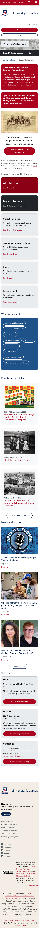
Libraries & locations (9, 821)
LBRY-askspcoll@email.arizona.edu (21, 751)
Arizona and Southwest (14, 323)
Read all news (19, 666)
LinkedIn (7, 850)
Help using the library (9, 824)
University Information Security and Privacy (19, 920)
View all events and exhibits (19, 515)
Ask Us (19, 30)
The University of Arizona (19, 925)
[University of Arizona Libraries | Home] (19, 13)
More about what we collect (16, 363)
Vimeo (6, 853)
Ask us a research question (13, 756)
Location (7, 711)
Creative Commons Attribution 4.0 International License (25, 869)
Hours (6, 679)
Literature (29, 340)
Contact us (8, 744)
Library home (11, 60)
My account (32, 24)
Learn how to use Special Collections (19, 151)
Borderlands (10, 334)
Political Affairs (11, 351)
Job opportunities (8, 834)
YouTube (7, 856)
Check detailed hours (19, 702)
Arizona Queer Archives (14, 329)
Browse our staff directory (19, 762)
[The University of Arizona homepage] (12, 2)
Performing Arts (11, 346)
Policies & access (7, 828)
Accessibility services (9, 831)
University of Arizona (13, 357)
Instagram (7, 847)
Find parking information (19, 734)
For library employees (9, 837)
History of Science (12, 340)
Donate (19, 35)
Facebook (7, 844)
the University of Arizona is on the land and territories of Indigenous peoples (19, 896)
